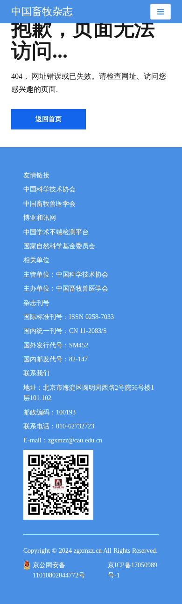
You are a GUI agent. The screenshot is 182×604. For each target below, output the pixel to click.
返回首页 (48, 118)
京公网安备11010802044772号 (59, 570)
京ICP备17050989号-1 (132, 570)
